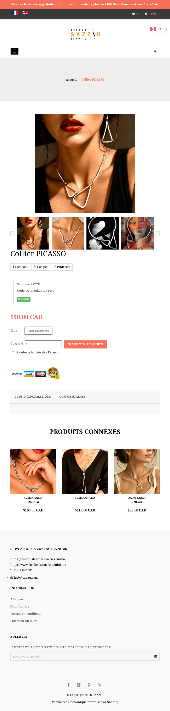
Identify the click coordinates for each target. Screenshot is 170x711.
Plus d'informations (33, 396)
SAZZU (35, 284)
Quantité (16, 343)
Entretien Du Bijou (23, 621)
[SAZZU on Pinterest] (89, 685)
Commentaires (72, 396)
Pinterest (63, 267)
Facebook (21, 267)
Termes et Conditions (25, 613)
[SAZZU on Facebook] (68, 685)
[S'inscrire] (156, 656)
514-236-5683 (23, 570)
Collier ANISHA (85, 497)
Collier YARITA (137, 497)
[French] (15, 13)
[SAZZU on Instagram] (79, 685)
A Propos (16, 599)
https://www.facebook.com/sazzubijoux (38, 564)
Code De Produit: (29, 290)
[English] (25, 13)
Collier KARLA (33, 497)
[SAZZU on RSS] (99, 685)
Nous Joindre (19, 606)
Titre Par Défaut (38, 330)
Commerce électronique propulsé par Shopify (85, 702)
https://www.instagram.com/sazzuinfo (37, 559)
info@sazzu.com (26, 577)
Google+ (42, 267)
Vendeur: (23, 284)
